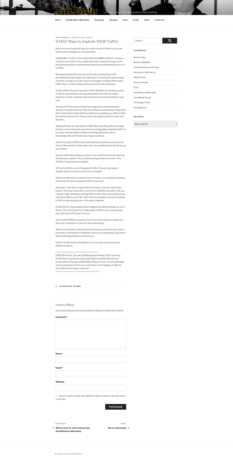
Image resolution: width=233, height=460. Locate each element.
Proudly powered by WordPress (68, 454)
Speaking (113, 20)
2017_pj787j (86, 38)
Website (60, 382)
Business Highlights (142, 62)
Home (58, 20)
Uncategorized (140, 107)
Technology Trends (70, 286)
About (147, 20)
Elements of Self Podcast (144, 72)
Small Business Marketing (145, 92)
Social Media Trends (142, 97)
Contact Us (160, 20)
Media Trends (139, 77)
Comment (62, 317)
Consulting (99, 20)
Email (59, 368)
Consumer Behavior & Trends (146, 67)
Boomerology (139, 57)
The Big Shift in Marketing (77, 20)
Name (59, 353)
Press (125, 20)
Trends (136, 20)
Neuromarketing (141, 82)
